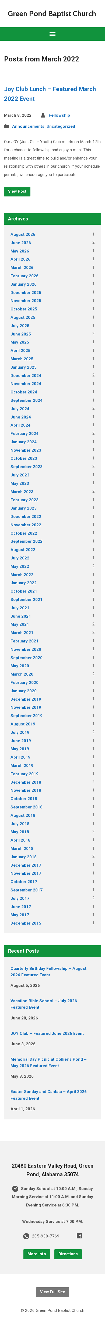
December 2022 (25, 516)
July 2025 (19, 325)
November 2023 (25, 450)
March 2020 (21, 674)
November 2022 (25, 525)
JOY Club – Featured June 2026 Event (47, 1033)
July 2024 (19, 408)
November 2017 (25, 873)
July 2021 (19, 608)
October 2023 (23, 458)
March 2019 (21, 765)
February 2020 (24, 682)
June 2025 (20, 334)
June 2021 (20, 616)
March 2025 (21, 359)
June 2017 (20, 906)
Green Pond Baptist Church (52, 13)
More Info (36, 1254)
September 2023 (26, 466)
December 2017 (25, 865)
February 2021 (24, 641)
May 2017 (19, 914)
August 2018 (22, 815)
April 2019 (20, 757)
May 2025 (19, 342)
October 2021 (23, 591)
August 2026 (22, 234)
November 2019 (25, 707)
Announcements (28, 126)
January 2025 (23, 367)
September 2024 (26, 400)
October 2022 (23, 533)
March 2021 (21, 632)
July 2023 (19, 475)
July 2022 (19, 558)
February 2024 (24, 433)
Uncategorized (61, 126)
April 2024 (20, 425)
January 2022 (23, 582)
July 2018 (19, 823)
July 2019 (19, 732)
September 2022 (26, 541)
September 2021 (26, 599)
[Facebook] (79, 1235)
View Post (17, 191)
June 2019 (20, 740)
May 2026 (19, 251)
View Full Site (52, 1292)
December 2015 (25, 923)
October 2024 (23, 392)
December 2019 (25, 699)
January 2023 (23, 508)
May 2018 (19, 831)
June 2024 (20, 417)
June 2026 (20, 242)
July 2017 (19, 898)
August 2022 (22, 549)
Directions (68, 1254)
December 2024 (25, 375)
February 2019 (24, 774)
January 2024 (23, 442)
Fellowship (59, 115)
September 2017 (26, 890)
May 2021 (19, 624)
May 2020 (19, 665)
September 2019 (26, 715)
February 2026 (24, 276)
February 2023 (24, 499)
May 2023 (19, 483)
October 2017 (23, 881)
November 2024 (25, 383)
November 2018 (25, 790)
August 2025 (22, 317)
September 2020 (26, 657)
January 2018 (23, 857)
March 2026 (21, 267)
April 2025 (20, 350)
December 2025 (25, 292)
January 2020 (23, 691)
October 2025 (23, 309)
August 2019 (22, 724)
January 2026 (23, 284)
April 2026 (20, 259)
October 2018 (23, 798)
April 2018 (20, 840)
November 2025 (25, 300)
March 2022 (21, 574)
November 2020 (25, 649)
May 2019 (19, 748)
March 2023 (21, 491)
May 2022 (19, 566)
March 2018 (21, 848)
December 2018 (25, 782)
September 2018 (26, 807)
